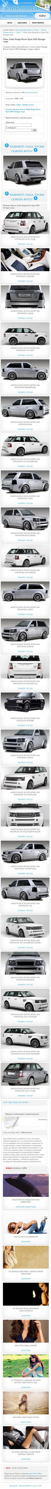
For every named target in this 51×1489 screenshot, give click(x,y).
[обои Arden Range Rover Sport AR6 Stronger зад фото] (25, 889)
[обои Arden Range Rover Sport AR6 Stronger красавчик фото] (25, 518)
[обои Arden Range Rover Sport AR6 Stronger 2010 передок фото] (25, 778)
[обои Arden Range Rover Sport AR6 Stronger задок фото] (25, 296)
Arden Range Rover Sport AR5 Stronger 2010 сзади (25, 1089)
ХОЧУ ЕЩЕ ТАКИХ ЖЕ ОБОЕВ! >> (16, 1102)
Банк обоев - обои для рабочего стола (22, 1486)
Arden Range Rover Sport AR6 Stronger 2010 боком (25, 571)
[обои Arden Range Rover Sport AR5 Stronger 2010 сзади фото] (25, 1074)
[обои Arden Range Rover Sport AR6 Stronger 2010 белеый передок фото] (25, 815)
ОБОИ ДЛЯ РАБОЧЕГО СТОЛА (26, 30)
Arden (18, 32)
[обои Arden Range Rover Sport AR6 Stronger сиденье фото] (25, 259)
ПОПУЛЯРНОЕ (38, 23)
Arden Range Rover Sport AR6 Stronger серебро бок (25, 867)
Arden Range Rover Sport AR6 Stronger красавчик (25, 534)
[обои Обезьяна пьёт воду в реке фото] (26, 1403)
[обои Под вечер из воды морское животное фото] (26, 1185)
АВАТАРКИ (22, 23)
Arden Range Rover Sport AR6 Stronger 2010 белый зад (25, 682)
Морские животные (26, 1207)
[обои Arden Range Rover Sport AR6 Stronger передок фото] (25, 963)
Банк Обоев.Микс (35, 1474)
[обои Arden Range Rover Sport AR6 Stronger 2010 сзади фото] (25, 222)
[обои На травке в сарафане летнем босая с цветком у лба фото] (26, 1365)
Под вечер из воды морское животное (26, 1201)
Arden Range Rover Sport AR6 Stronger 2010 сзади (25, 238)
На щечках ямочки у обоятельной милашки (26, 1272)
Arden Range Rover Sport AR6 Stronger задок (25, 312)
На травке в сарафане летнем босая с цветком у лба (26, 1381)
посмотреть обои (31, 92)
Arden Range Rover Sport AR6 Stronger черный (25, 719)
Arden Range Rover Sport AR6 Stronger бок (25, 423)
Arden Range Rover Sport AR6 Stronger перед (25, 756)
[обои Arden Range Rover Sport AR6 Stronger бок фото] (25, 407)
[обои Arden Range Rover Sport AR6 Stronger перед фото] (25, 741)
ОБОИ (9, 23)
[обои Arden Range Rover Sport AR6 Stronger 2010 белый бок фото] (25, 444)
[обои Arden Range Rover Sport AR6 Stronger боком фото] (25, 629)
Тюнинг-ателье (28, 105)
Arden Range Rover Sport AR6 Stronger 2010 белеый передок (25, 830)
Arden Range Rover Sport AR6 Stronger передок (25, 978)
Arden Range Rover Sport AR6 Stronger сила (25, 497)
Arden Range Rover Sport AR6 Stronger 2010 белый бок (25, 460)
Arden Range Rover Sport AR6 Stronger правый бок (25, 386)
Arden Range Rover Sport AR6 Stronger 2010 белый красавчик (25, 941)
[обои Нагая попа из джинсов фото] (26, 1222)
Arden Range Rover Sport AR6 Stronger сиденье (25, 275)
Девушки (25, 1242)
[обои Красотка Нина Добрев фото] (26, 1331)
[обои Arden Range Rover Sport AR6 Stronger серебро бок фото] (25, 852)
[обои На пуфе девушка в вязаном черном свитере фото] (26, 1437)
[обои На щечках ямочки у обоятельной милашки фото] (26, 1257)
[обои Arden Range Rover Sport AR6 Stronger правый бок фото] (25, 370)
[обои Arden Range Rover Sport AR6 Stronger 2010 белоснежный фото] (25, 1037)
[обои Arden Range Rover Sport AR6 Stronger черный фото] (25, 704)
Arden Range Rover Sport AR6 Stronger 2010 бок (25, 349)
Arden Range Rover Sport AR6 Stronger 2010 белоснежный (25, 1052)
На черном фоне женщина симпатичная (26, 1309)
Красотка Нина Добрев (26, 1345)
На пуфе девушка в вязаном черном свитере (26, 1453)
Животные (26, 1422)
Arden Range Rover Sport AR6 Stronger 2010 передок (25, 793)
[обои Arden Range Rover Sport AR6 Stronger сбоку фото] (25, 592)
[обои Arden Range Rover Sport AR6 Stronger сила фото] (25, 481)
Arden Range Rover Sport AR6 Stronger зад (25, 904)
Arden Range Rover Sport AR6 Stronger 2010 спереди (25, 1015)
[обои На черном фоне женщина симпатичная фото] (26, 1294)
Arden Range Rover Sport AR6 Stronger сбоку (25, 608)
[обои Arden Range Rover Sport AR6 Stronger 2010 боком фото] (25, 555)
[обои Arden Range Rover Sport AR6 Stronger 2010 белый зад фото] (25, 667)
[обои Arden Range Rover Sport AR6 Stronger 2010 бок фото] (25, 333)
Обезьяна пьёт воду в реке (26, 1417)
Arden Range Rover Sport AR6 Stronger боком (25, 645)
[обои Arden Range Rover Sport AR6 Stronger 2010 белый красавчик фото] (25, 926)
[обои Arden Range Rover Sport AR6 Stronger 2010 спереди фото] (25, 1000)
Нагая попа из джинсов (26, 1237)
